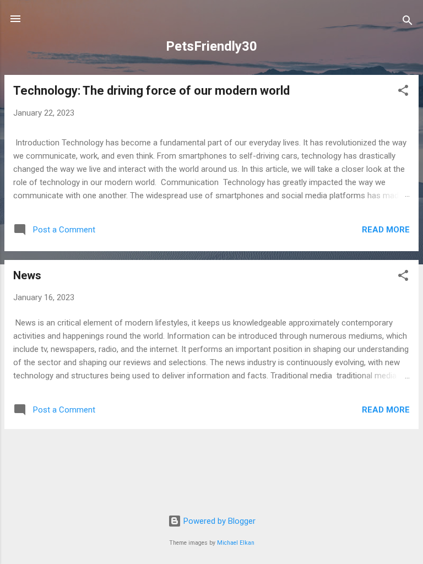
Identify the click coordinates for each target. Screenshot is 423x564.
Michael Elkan (235, 542)
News (27, 275)
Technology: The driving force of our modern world (151, 90)
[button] (403, 92)
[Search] (407, 22)
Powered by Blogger (218, 521)
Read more (386, 230)
